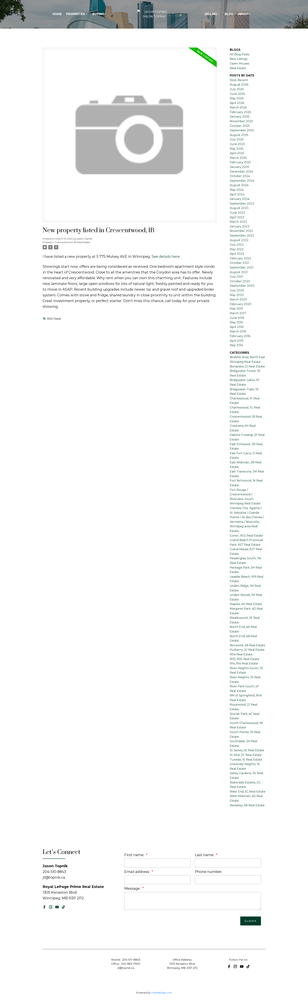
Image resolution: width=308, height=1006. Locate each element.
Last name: (205, 855)
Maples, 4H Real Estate (246, 604)
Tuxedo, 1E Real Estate (246, 759)
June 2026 (237, 94)
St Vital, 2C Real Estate (246, 755)
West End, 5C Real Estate (247, 791)
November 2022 (241, 231)
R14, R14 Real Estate (244, 663)
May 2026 (236, 98)
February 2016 (240, 336)
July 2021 (236, 276)
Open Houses (239, 63)
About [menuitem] (243, 14)
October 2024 (240, 176)
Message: (132, 888)
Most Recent (239, 80)
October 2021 (239, 263)
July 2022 (237, 244)
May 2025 (236, 148)
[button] (44, 907)
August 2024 (239, 185)
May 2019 (236, 308)
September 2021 (241, 267)
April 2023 (237, 217)
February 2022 (240, 258)
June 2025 (237, 144)
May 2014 (236, 345)
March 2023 (238, 221)
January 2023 (239, 226)
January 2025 (239, 167)
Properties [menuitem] (75, 14)
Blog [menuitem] (229, 14)
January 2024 (239, 199)
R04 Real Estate (241, 654)
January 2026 (239, 116)
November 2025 (241, 121)
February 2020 (240, 304)
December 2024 (241, 171)
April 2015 (236, 340)
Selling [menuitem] (211, 14)
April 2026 (237, 103)
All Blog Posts (239, 54)
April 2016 (236, 327)
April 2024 (237, 194)
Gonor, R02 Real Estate (246, 535)
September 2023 (242, 203)
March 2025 (238, 158)
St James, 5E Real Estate (247, 750)
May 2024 (237, 189)
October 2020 (240, 281)
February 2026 (240, 112)
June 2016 (237, 318)
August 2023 (239, 208)
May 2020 (237, 295)
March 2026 (238, 107)
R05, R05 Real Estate (244, 659)
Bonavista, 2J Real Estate (247, 366)
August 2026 (239, 84)
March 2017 (238, 313)
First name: (134, 855)
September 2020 (242, 285)
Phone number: (208, 872)
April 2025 (237, 153)
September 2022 (242, 235)
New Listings (238, 59)
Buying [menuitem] (98, 14)
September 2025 (242, 130)
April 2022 (237, 253)
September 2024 (242, 180)
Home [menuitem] (57, 14)
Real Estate (238, 68)
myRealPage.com (161, 992)
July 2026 (237, 89)
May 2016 (236, 322)
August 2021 (239, 272)
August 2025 (239, 135)
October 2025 (240, 126)
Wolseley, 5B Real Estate (247, 805)
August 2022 (239, 240)
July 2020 (237, 290)
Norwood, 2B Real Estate (247, 645)
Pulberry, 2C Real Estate (247, 649)
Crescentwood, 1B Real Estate (72, 242)
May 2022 (237, 249)
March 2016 (238, 331)
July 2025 (237, 139)
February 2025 (240, 162)
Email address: (137, 872)
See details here (166, 256)
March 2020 (238, 299)
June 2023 (237, 212)
